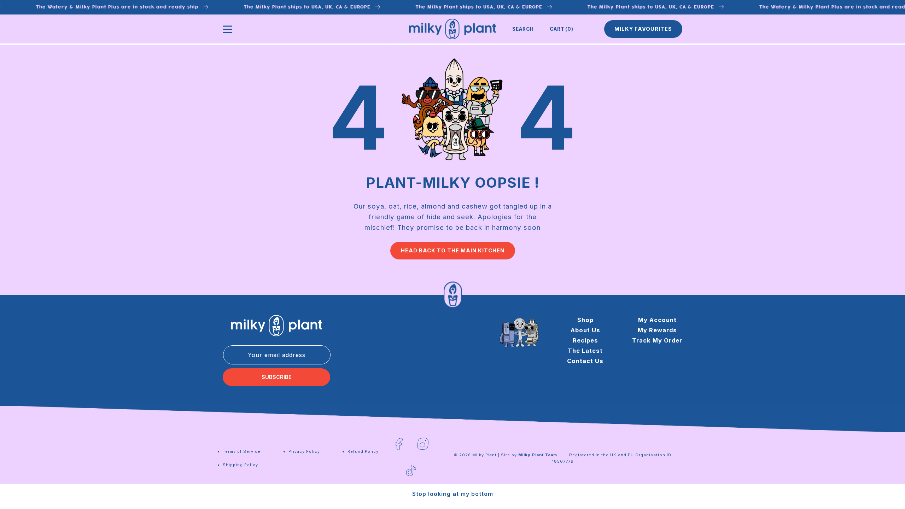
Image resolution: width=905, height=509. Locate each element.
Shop (585, 319)
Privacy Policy (304, 451)
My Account (657, 319)
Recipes (585, 340)
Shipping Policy (240, 464)
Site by (529, 454)
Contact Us (585, 360)
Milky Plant (484, 454)
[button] (523, 29)
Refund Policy (363, 451)
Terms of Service (242, 451)
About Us (585, 330)
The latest (585, 350)
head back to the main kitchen (452, 250)
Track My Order (657, 340)
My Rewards (657, 330)
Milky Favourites (643, 29)
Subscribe (277, 377)
